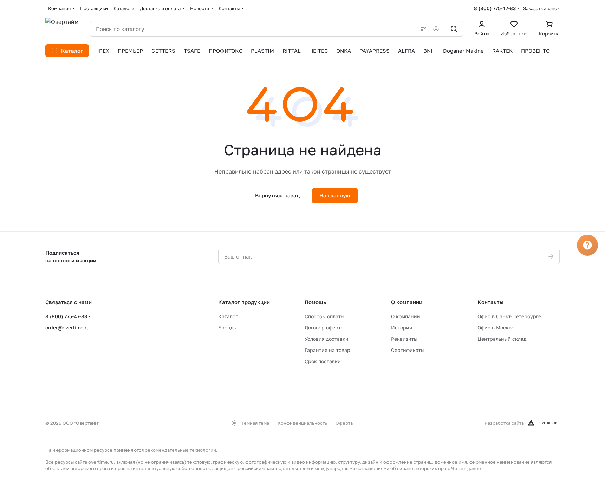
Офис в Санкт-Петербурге (509, 316)
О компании (406, 302)
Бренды (227, 328)
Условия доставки (327, 339)
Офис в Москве (495, 328)
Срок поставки (323, 361)
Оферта (344, 423)
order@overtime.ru (67, 328)
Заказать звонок (541, 8)
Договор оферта (324, 328)
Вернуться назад (277, 195)
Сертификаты (407, 350)
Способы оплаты (324, 316)
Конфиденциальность (302, 423)
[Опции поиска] (422, 28)
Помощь (315, 302)
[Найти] (454, 28)
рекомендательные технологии (180, 450)
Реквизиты (404, 339)
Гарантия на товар (327, 350)
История (401, 328)
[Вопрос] (587, 245)
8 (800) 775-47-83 (495, 8)
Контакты (490, 302)
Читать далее (466, 468)
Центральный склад (501, 339)
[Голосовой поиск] (437, 28)
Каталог (228, 316)
